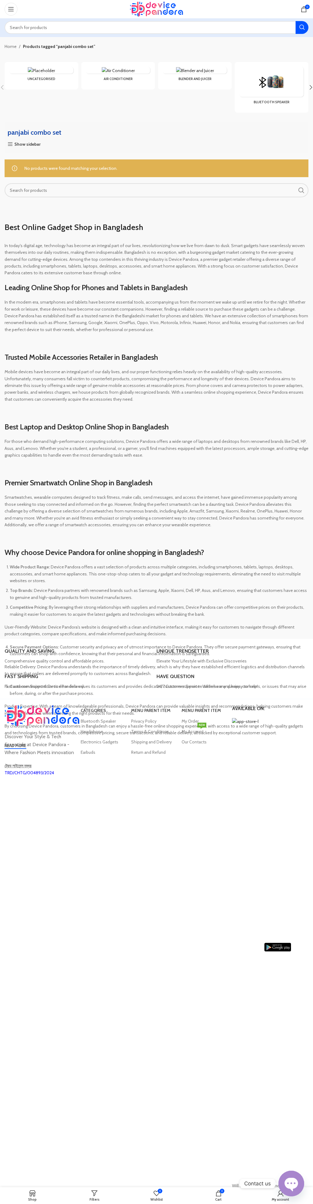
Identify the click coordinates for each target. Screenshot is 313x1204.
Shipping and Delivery (151, 742)
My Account (193, 730)
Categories (93, 710)
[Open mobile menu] (11, 9)
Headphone (92, 731)
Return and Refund (148, 752)
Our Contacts (194, 742)
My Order (190, 721)
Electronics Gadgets (99, 742)
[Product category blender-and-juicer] (195, 75)
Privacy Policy (143, 721)
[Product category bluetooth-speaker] (272, 87)
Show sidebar (27, 144)
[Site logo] (156, 8)
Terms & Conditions (150, 731)
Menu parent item (151, 710)
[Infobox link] (78, 656)
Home (11, 46)
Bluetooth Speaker (98, 721)
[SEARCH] (302, 27)
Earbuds (88, 752)
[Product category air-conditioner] (118, 75)
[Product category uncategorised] (41, 75)
